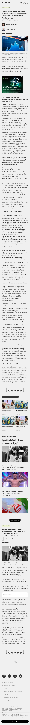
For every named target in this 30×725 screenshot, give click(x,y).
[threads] (15, 676)
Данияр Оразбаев (11, 24)
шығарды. (19, 634)
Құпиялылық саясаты (9, 685)
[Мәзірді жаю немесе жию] (27, 3)
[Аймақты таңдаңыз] (21, 3)
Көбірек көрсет (15, 520)
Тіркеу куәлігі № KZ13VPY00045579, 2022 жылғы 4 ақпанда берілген (13, 713)
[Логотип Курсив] (6, 2)
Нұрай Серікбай (5, 542)
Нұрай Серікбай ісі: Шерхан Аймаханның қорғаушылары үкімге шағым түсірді (13, 442)
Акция (3, 33)
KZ (24, 2)
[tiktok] (9, 676)
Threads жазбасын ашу (9, 594)
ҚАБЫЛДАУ (15, 721)
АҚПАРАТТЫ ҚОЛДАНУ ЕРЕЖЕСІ (11, 697)
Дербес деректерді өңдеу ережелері (13, 691)
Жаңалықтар (6, 7)
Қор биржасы (9, 33)
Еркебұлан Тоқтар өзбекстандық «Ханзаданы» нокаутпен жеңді (13, 468)
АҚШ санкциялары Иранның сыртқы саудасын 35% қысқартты (13, 493)
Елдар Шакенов (10, 29)
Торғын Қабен (10, 539)
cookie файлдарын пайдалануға (12, 717)
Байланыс (6, 694)
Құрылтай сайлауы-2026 (10, 700)
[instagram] (4, 676)
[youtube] (20, 676)
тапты (23, 639)
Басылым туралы (8, 682)
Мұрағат (6, 688)
